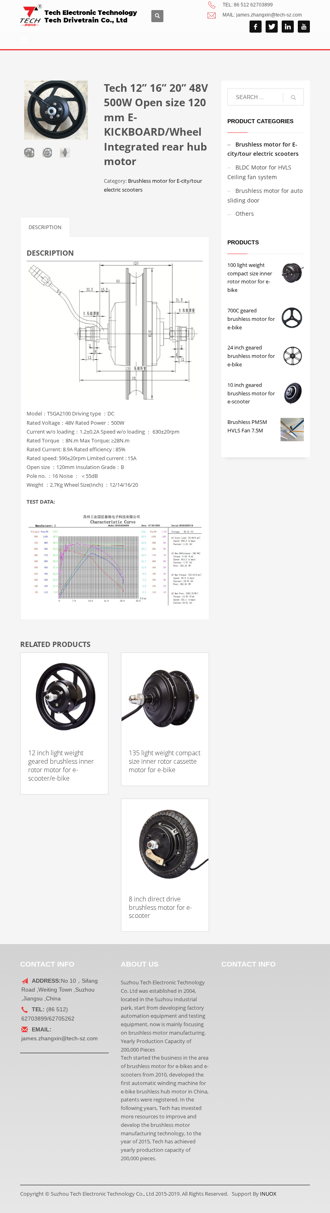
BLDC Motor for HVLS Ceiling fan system (259, 172)
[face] (256, 27)
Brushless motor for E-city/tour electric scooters (263, 149)
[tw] (272, 27)
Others (244, 213)
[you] (304, 27)
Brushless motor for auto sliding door (265, 195)
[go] (293, 97)
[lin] (288, 27)
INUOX (268, 1193)
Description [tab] (45, 227)
